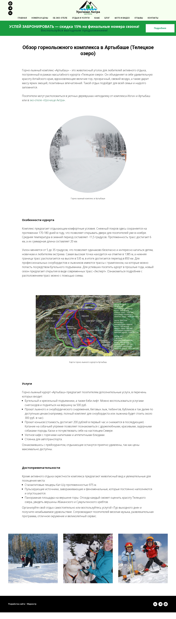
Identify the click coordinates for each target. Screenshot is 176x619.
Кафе (97, 18)
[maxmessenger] (10, 5)
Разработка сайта (16, 604)
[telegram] (10, 9)
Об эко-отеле (60, 18)
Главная (22, 18)
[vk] (10, 14)
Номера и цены (39, 18)
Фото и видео (122, 18)
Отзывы (138, 18)
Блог (107, 18)
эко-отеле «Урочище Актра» (47, 100)
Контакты (153, 18)
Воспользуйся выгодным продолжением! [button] (74, 30)
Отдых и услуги (81, 18)
